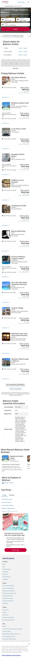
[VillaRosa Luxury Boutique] (15, 187)
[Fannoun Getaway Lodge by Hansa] (15, 264)
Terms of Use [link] (5, 614)
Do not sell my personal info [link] (9, 619)
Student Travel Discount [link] (8, 600)
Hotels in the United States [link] (8, 585)
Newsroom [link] (5, 574)
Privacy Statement (7, 655)
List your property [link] (6, 569)
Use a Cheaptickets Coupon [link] (9, 636)
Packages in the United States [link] (9, 593)
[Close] (29, 644)
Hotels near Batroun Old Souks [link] (9, 511)
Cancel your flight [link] (6, 631)
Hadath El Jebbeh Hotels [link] (8, 508)
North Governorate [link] (9, 6)
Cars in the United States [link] (8, 588)
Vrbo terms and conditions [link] (8, 617)
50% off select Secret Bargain (12, 36)
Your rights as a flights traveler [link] (9, 639)
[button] (15, 97)
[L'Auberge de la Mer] (15, 213)
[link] (15, 483)
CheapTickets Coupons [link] (8, 598)
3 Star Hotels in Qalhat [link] (7, 505)
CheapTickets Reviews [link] (8, 595)
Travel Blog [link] (5, 603)
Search (15, 29)
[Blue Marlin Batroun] (15, 85)
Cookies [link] (4, 612)
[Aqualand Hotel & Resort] (15, 162)
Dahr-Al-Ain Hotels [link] (6, 502)
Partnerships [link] (5, 571)
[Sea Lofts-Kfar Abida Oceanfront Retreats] (15, 290)
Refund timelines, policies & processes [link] (11, 633)
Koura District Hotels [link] (7, 499)
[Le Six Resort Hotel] (15, 136)
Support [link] (4, 626)
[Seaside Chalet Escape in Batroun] (15, 366)
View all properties (15, 389)
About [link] (4, 564)
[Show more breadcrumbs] (2, 6)
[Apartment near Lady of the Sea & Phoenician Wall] (15, 341)
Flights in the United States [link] (8, 590)
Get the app (15, 550)
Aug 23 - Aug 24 (23, 48)
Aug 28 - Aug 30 (23, 55)
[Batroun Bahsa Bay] (15, 238)
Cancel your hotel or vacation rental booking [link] (12, 628)
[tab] (4, 495)
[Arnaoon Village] (15, 315)
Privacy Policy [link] (6, 609)
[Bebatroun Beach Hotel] (15, 110)
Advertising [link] (5, 579)
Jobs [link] (4, 566)
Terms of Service (16, 655)
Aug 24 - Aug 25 (23, 51)
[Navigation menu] (28, 2)
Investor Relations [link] (6, 576)
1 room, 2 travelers (10, 25)
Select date (7, 20)
